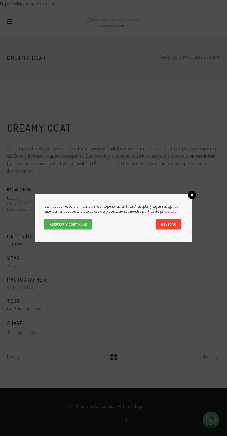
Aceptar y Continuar (68, 224)
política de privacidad (159, 211)
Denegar (168, 224)
